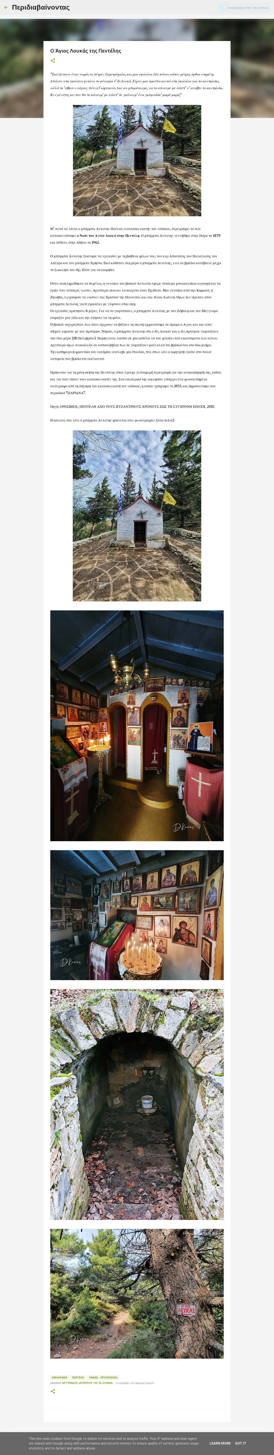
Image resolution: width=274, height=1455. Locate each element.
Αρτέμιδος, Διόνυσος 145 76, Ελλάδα (87, 1382)
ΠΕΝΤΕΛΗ (78, 1377)
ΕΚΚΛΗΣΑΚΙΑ (59, 1377)
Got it (240, 1443)
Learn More (220, 1443)
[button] (52, 61)
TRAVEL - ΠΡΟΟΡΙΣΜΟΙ (103, 1377)
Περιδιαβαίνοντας (41, 7)
